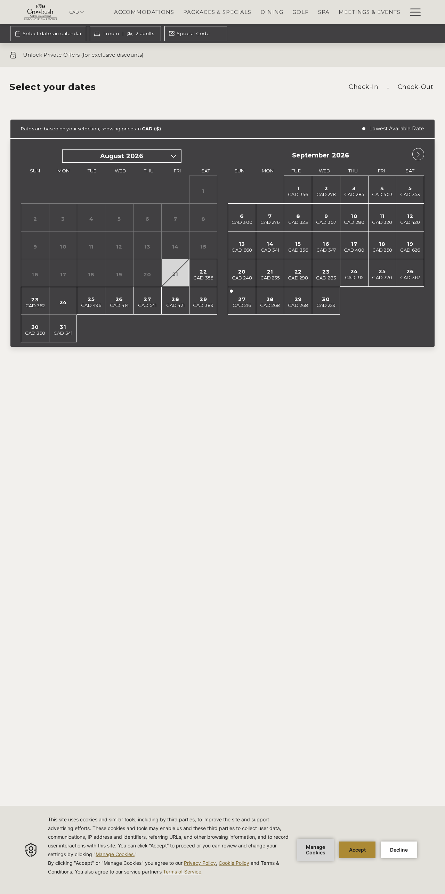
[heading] (150, 89)
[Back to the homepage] (40, 12)
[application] (222, 850)
